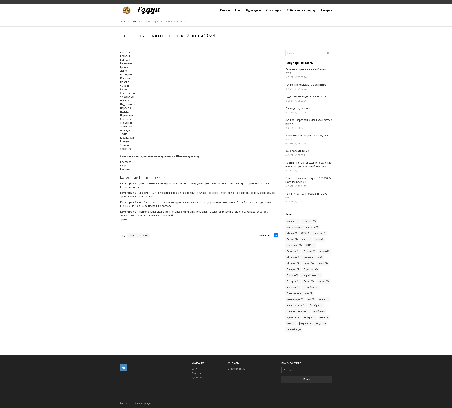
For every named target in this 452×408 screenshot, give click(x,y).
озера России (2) (311, 275)
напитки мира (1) (296, 305)
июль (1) (323, 317)
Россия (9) (292, 275)
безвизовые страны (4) (299, 293)
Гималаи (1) (293, 251)
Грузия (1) (292, 239)
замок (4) (323, 263)
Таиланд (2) (319, 233)
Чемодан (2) (309, 221)
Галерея (326, 10)
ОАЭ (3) (305, 233)
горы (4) (319, 239)
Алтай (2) (324, 251)
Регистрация (144, 403)
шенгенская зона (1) (298, 311)
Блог (238, 10)
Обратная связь (236, 368)
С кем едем (274, 10)
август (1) (321, 323)
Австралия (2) (294, 245)
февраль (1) (305, 323)
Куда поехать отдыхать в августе (305, 96)
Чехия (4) (309, 263)
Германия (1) (311, 269)
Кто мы (225, 10)
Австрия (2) (293, 287)
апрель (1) (292, 221)
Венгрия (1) (293, 281)
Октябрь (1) (316, 305)
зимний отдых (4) (312, 257)
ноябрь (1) (319, 311)
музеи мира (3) (295, 299)
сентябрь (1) (294, 329)
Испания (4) (293, 263)
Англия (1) (323, 281)
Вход (124, 403)
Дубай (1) (292, 233)
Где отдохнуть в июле (298, 108)
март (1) (306, 239)
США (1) (310, 245)
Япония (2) (309, 251)
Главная (124, 21)
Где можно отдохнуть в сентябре (305, 84)
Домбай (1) (293, 257)
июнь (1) (323, 299)
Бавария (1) (293, 269)
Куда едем (253, 10)
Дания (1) (309, 281)
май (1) (290, 323)
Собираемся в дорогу (301, 10)
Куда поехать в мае (297, 151)
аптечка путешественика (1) (302, 227)
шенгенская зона (138, 235)
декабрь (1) (293, 317)
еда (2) (310, 299)
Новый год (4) (311, 287)
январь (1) (309, 317)
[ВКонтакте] (276, 235)
